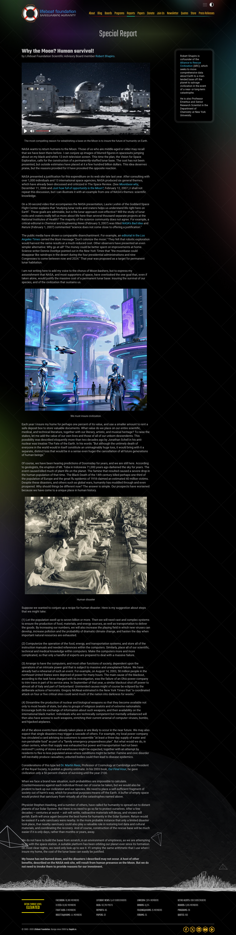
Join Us (160, 13)
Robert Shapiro (105, 56)
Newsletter (172, 13)
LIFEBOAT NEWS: (103, 900)
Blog (99, 13)
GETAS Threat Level (33, 906)
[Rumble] (211, 929)
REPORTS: (100, 910)
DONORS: (140, 905)
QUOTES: (181, 915)
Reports (131, 13)
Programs (119, 13)
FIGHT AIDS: (61, 910)
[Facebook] (186, 929)
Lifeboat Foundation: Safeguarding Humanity (49, 13)
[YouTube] (205, 929)
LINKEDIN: (141, 900)
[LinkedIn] (198, 929)
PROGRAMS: (183, 910)
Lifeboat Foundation (42, 929)
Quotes (184, 13)
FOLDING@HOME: (144, 910)
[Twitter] (192, 929)
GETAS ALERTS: (184, 900)
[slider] (86, 127)
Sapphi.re (72, 929)
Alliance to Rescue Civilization (190, 64)
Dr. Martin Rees (70, 765)
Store (193, 13)
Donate (150, 13)
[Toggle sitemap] (205, 5)
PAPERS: (99, 915)
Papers (140, 13)
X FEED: (59, 905)
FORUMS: (140, 915)
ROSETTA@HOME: (63, 915)
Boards (108, 13)
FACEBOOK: (60, 900)
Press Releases (206, 13)
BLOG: (98, 905)
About (92, 13)
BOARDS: (181, 905)
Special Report (118, 34)
